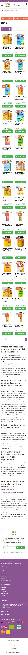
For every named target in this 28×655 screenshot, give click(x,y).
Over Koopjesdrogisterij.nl (11, 563)
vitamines (10, 400)
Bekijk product (21, 55)
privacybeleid (13, 551)
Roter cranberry (5, 463)
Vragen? (4, 600)
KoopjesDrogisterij (8, 492)
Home (2, 15)
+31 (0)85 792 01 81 (6, 607)
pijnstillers (11, 364)
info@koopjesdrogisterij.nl (12, 605)
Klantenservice (6, 585)
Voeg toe (8, 55)
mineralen (3, 364)
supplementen (12, 495)
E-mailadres (6, 546)
